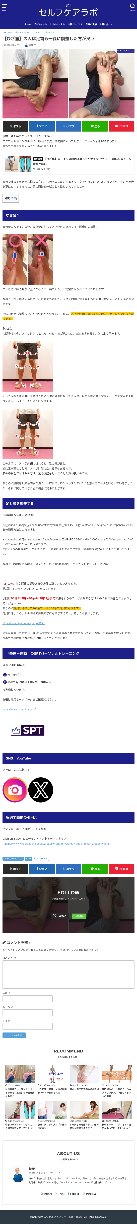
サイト (6, 1020)
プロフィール (40, 24)
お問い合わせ (106, 24)
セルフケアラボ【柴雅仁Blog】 (66, 1217)
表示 (13, 198)
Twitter (61, 916)
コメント (9, 957)
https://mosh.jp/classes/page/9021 (24, 623)
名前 (7, 993)
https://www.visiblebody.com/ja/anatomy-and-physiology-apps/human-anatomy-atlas (57, 843)
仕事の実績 (91, 24)
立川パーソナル (57, 24)
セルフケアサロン (14, 858)
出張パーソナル (75, 24)
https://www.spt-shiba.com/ (19, 709)
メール (8, 1007)
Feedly (79, 916)
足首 (45, 858)
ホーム (27, 24)
